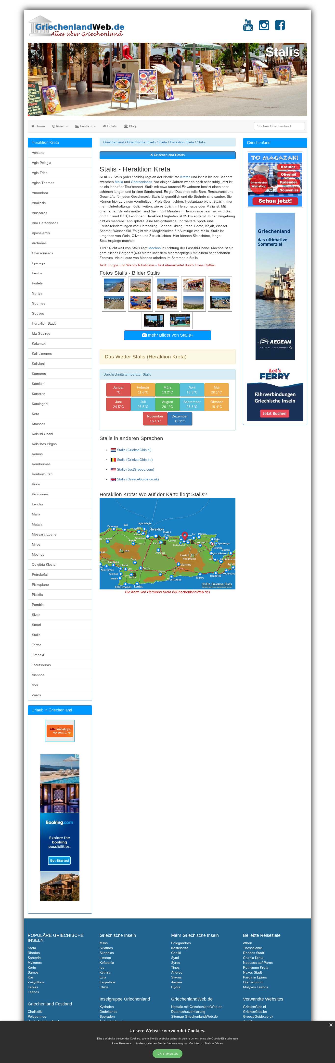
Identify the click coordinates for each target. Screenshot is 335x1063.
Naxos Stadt (252, 972)
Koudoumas (41, 464)
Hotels (111, 126)
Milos (104, 943)
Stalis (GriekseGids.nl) (134, 450)
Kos (31, 977)
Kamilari (38, 384)
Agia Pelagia (41, 163)
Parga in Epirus (255, 977)
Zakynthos (36, 982)
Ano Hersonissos (45, 223)
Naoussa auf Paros (258, 963)
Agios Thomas (43, 183)
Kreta (163, 142)
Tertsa (36, 645)
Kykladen (107, 1007)
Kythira (105, 972)
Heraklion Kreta (182, 142)
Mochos (154, 248)
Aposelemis (41, 233)
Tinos (175, 967)
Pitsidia (37, 595)
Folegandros (181, 943)
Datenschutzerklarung (188, 1012)
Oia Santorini (253, 982)
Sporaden (107, 1016)
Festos (37, 273)
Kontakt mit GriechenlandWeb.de (196, 1007)
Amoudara (40, 193)
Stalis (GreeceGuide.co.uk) (138, 479)
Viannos (38, 675)
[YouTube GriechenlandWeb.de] (248, 28)
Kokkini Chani (42, 434)
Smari (36, 625)
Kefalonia (107, 963)
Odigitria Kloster (44, 564)
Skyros (176, 977)
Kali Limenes (42, 353)
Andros (176, 972)
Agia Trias (39, 173)
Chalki (176, 953)
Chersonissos (141, 182)
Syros (175, 963)
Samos (33, 972)
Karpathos (108, 982)
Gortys (37, 293)
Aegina (176, 982)
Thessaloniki (252, 948)
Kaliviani (38, 364)
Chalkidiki (35, 1012)
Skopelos (107, 953)
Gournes (38, 303)
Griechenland (113, 142)
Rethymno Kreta (255, 967)
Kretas (185, 177)
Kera (35, 414)
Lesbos (33, 992)
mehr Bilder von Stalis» (170, 335)
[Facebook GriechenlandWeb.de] (280, 28)
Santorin (34, 958)
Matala (37, 524)
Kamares (39, 374)
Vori (35, 685)
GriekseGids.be (255, 1012)
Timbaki (38, 655)
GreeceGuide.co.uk (258, 1016)
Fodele (37, 283)
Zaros (36, 695)
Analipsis (39, 203)
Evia (103, 977)
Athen (247, 943)
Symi (175, 958)
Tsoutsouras (41, 665)
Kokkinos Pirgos (44, 444)
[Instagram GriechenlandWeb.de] (264, 28)
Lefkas (33, 987)
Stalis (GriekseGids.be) (135, 460)
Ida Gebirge (41, 333)
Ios (102, 967)
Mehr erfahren (214, 1043)
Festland (86, 126)
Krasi (36, 484)
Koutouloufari (42, 474)
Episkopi (38, 263)
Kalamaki (39, 343)
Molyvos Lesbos (255, 987)
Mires (36, 544)
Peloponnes (37, 1016)
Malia (119, 182)
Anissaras (39, 213)
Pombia (38, 605)
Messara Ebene (44, 534)
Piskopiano (40, 584)
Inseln (60, 126)
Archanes (39, 243)
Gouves (38, 313)
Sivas (36, 615)
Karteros (38, 394)
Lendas (37, 504)
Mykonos (35, 963)
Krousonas (40, 494)
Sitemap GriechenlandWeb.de (194, 1016)
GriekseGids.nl (254, 1007)
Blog (132, 126)
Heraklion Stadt (44, 323)
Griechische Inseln (141, 142)
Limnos (105, 958)
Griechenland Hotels (169, 155)
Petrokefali (40, 574)
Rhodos (34, 953)
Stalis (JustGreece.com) (135, 469)
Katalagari (40, 404)
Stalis (36, 635)
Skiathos (106, 948)
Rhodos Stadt (253, 953)
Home (40, 126)
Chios (104, 987)
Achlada (38, 153)
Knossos (38, 424)
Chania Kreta (253, 958)
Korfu (32, 967)
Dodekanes (108, 1012)
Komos (37, 454)
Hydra (175, 987)
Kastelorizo (179, 948)
